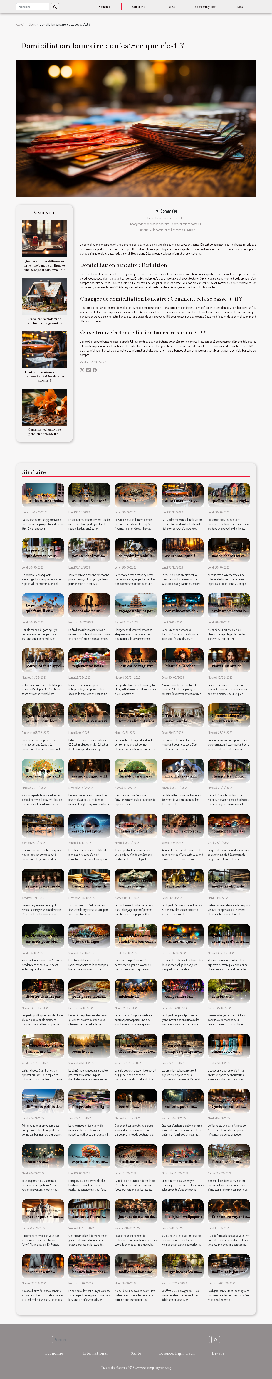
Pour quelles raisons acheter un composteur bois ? (229, 996)
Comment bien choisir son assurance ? (39, 1162)
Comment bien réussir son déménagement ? (87, 1051)
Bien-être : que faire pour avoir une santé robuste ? (44, 776)
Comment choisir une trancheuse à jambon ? (45, 1051)
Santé (172, 7)
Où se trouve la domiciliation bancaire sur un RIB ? (167, 230)
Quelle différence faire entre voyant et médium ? (230, 1217)
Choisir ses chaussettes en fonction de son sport (230, 1051)
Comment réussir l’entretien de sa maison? (227, 1162)
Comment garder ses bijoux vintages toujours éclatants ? (90, 941)
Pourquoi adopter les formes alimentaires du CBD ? (137, 721)
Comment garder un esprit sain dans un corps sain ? (90, 1162)
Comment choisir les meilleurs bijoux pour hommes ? (231, 1272)
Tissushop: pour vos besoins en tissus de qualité (89, 886)
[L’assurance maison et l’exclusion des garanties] (44, 296)
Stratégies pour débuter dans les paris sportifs (45, 996)
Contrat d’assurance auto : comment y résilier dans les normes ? (44, 376)
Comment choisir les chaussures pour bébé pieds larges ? (138, 831)
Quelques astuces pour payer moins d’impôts (87, 996)
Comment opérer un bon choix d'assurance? (136, 1106)
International (138, 7)
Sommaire (168, 211)
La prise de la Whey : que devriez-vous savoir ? (44, 556)
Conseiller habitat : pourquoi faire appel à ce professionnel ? (45, 666)
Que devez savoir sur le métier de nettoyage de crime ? (183, 886)
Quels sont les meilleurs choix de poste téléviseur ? (228, 886)
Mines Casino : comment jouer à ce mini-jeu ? (229, 831)
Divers (239, 7)
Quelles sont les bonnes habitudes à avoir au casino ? (89, 1272)
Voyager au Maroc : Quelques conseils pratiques (229, 1106)
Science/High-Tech (205, 7)
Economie (104, 7)
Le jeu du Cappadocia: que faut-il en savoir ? (44, 611)
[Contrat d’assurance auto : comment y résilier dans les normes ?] (44, 349)
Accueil (20, 24)
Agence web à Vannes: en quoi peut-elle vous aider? (183, 941)
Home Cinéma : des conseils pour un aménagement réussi (183, 1106)
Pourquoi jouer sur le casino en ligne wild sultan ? (91, 776)
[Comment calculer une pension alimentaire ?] (44, 407)
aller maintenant (111, 278)
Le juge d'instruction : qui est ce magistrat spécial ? (137, 666)
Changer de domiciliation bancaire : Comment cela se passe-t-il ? (166, 224)
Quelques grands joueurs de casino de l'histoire (136, 1217)
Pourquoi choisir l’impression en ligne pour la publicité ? (90, 1106)
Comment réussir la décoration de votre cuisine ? (136, 1051)
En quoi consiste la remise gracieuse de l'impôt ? (43, 886)
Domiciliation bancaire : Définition (166, 218)
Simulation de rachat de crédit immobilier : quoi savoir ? (137, 556)
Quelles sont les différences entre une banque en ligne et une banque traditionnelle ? (44, 265)
